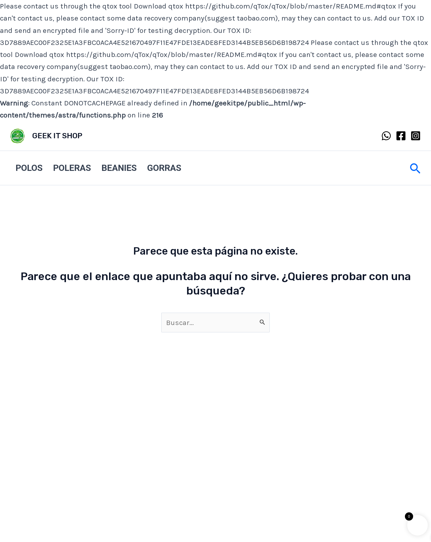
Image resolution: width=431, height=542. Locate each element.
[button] (415, 167)
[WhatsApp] (386, 136)
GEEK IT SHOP (57, 135)
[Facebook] (401, 136)
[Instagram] (415, 136)
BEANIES (119, 168)
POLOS (29, 168)
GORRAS (164, 168)
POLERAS (72, 168)
